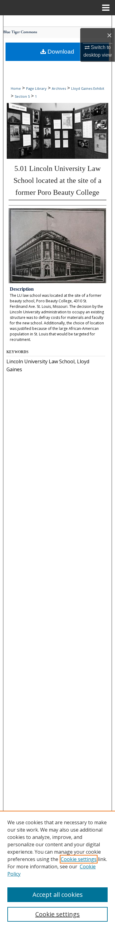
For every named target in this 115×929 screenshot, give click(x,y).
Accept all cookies (58, 894)
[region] (57, 870)
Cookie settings (79, 859)
